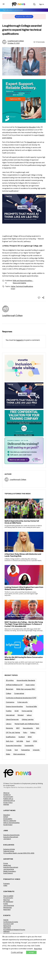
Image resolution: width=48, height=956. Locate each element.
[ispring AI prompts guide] (24, 222)
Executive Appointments (11, 835)
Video (5, 885)
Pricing (5, 863)
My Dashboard (8, 902)
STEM (35, 741)
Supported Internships (13, 745)
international (10, 715)
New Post (6, 900)
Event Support (8, 873)
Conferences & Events (10, 922)
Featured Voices (8, 851)
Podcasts (6, 883)
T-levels (8, 750)
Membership (7, 907)
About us (6, 793)
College (8, 693)
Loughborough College (16, 41)
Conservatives (19, 693)
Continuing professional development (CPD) (21, 698)
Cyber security (22, 702)
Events (5, 904)
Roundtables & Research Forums (14, 930)
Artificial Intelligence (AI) (14, 685)
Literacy (8, 724)
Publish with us (8, 799)
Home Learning (27, 711)
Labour (29, 715)
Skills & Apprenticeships (11, 823)
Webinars (6, 931)
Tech (16, 750)
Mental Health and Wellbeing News (27, 724)
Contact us (7, 795)
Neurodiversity (28, 728)
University (36, 750)
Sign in (41, 4)
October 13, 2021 (14, 43)
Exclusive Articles (9, 849)
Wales (8, 754)
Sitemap (6, 804)
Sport (28, 741)
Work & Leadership (9, 821)
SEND (30, 737)
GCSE (17, 711)
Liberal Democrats (12, 719)
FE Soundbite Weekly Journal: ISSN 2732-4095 (18, 853)
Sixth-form (9, 741)
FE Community (8, 797)
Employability (7, 819)
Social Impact (7, 825)
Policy (25, 732)
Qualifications (10, 737)
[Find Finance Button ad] (24, 451)
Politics (32, 732)
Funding (8, 711)
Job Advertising (8, 869)
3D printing (10, 680)
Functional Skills (31, 706)
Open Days (7, 928)
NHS (37, 728)
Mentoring (9, 728)
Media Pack (7, 865)
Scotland (22, 737)
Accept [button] (31, 952)
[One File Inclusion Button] (24, 368)
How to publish (8, 896)
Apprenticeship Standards (26, 680)
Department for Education (27, 127)
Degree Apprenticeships (14, 706)
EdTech (5, 817)
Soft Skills (20, 741)
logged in (20, 340)
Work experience (19, 754)
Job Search (7, 839)
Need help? (7, 909)
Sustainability (29, 745)
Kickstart (21, 715)
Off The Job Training (13, 732)
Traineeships (25, 750)
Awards (5, 920)
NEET (18, 728)
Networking (7, 926)
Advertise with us (9, 801)
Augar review (30, 685)
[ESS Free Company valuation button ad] (24, 423)
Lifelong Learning (27, 719)
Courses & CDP (8, 924)
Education (6, 815)
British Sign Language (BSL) (25, 689)
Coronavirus (10, 702)
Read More (38, 949)
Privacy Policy (8, 803)
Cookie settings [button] (17, 952)
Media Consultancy (9, 871)
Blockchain (9, 689)
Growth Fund (31, 142)
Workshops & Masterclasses (13, 933)
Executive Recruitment (10, 837)
